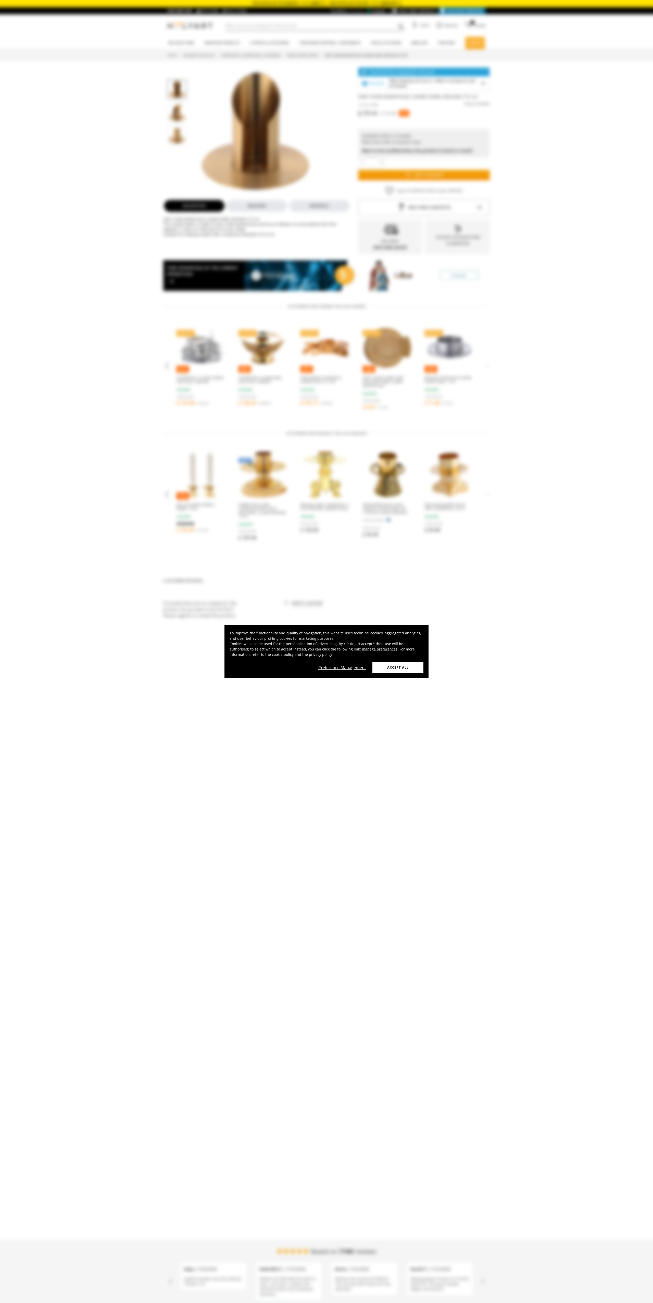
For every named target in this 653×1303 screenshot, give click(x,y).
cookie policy (283, 654)
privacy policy (320, 654)
